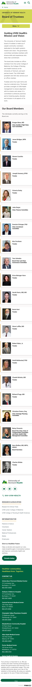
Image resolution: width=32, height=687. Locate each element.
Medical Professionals (9, 533)
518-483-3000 (7, 641)
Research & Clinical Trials (10, 507)
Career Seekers (7, 530)
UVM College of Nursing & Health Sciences (16, 513)
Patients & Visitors (8, 524)
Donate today (9, 558)
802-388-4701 (6, 652)
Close (16, 681)
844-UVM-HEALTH (13, 496)
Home (6, 7)
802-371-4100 (6, 609)
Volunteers (5, 527)
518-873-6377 (6, 630)
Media (4, 536)
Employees (5, 539)
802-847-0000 (7, 587)
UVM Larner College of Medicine (12, 510)
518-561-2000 (6, 619)
